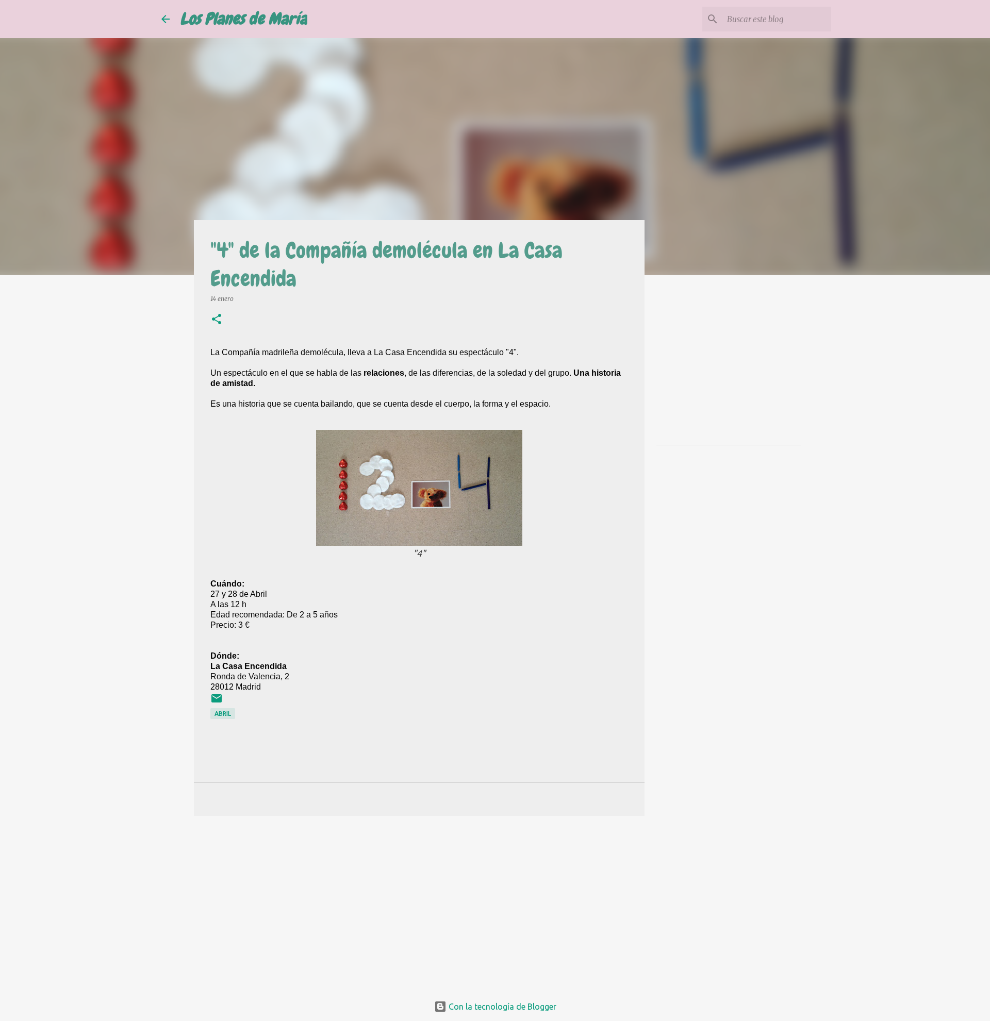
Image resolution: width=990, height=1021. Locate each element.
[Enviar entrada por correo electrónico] (216, 702)
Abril (222, 713)
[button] (216, 320)
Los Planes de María (243, 18)
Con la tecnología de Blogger (501, 1006)
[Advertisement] (419, 903)
